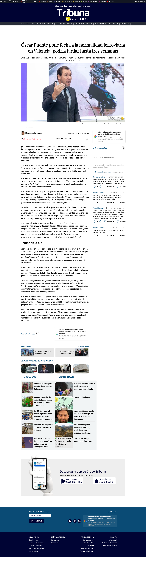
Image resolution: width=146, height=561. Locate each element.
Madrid (111, 1)
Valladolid (93, 1)
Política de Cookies (110, 546)
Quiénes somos (88, 540)
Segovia (77, 1)
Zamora (103, 1)
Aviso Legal (113, 540)
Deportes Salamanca (83, 24)
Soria (85, 1)
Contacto (89, 546)
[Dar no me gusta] (100, 186)
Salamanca (68, 1)
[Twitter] (75, 521)
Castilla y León (27, 24)
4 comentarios (29, 128)
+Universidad (100, 24)
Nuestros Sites (89, 543)
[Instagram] (79, 521)
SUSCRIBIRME (36, 521)
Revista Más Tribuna (87, 551)
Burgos (43, 1)
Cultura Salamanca (64, 24)
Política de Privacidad (109, 543)
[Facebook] (70, 521)
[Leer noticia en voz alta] (22, 139)
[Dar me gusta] (94, 186)
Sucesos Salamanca (45, 24)
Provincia (125, 24)
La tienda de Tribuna (87, 548)
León (50, 1)
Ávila (35, 1)
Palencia (58, 1)
